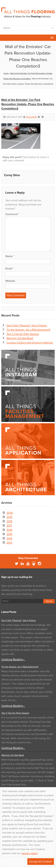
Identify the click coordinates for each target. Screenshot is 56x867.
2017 (9, 525)
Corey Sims (31, 117)
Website (10, 281)
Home (6, 73)
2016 (9, 529)
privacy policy (30, 853)
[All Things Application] (28, 441)
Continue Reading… (13, 659)
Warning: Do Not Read (20, 338)
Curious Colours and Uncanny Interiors (30, 342)
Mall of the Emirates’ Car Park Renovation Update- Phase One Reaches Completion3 (27, 104)
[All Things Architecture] (28, 477)
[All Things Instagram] (28, 367)
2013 (9, 542)
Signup (49, 601)
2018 (9, 521)
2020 (10, 512)
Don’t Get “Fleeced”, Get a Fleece (27, 325)
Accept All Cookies (40, 861)
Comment (12, 214)
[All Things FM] (28, 404)
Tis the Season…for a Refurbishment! (28, 329)
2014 (9, 538)
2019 (9, 517)
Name (9, 256)
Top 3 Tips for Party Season (23, 334)
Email (9, 268)
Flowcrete (3, 38)
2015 (9, 534)
